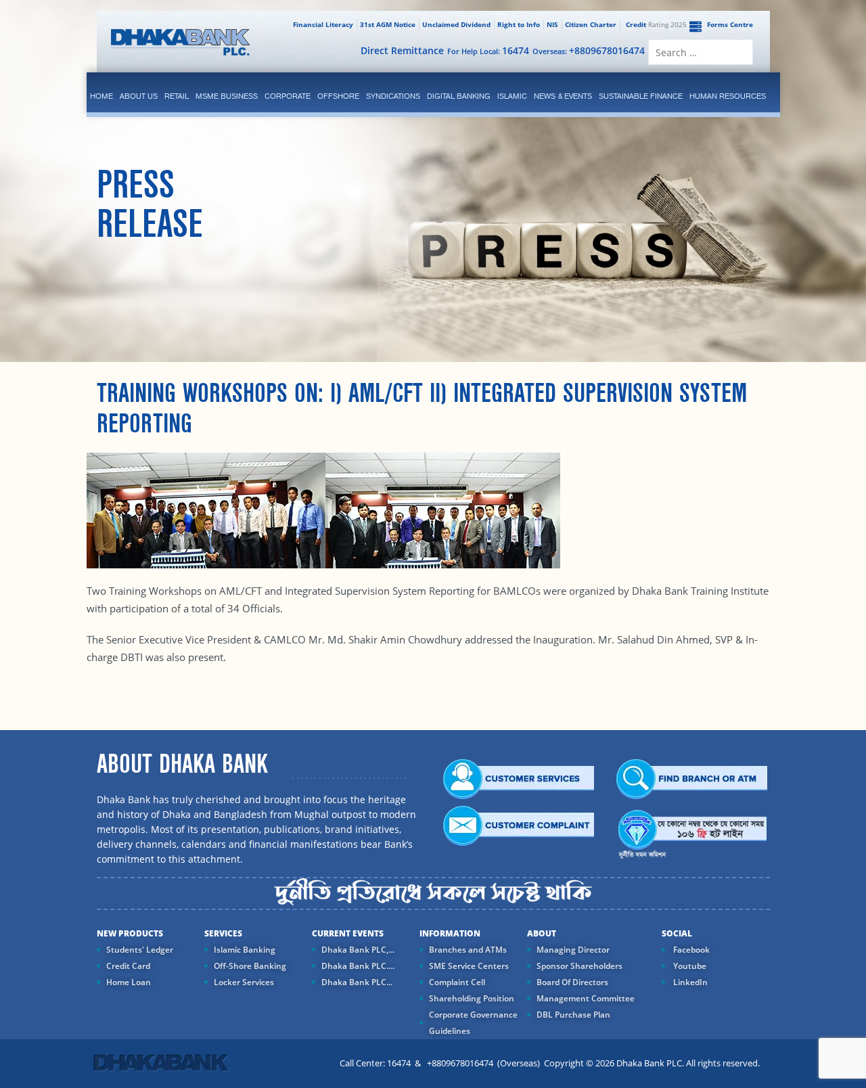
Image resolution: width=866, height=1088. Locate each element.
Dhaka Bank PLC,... (357, 949)
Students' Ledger (139, 949)
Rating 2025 (656, 24)
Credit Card (128, 966)
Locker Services (244, 982)
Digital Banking (459, 96)
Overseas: (588, 50)
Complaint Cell (457, 982)
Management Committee (586, 998)
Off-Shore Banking (250, 966)
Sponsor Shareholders (579, 966)
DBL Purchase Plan (573, 1014)
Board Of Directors (572, 982)
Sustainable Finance (641, 96)
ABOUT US (139, 96)
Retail (176, 96)
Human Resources (727, 96)
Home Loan (128, 982)
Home (101, 96)
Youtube (688, 966)
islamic (512, 96)
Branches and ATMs (468, 949)
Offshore (338, 96)
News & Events (563, 96)
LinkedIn (689, 982)
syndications (393, 96)
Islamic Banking (244, 949)
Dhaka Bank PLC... (356, 982)
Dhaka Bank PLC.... (357, 966)
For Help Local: (488, 50)
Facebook (690, 949)
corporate (288, 96)
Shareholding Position (471, 998)
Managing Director (573, 949)
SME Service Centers (469, 966)
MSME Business (227, 96)
